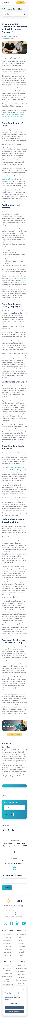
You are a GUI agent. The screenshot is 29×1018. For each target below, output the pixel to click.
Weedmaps (21, 946)
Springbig (21, 943)
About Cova (21, 965)
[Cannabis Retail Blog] (14, 852)
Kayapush (21, 952)
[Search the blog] (24, 14)
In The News (21, 974)
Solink (21, 955)
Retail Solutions (7, 930)
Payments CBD (7, 940)
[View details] (24, 923)
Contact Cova (21, 983)
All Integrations (21, 934)
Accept (14, 1007)
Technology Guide (7, 984)
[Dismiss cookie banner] (23, 989)
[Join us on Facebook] (11, 923)
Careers (21, 977)
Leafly (21, 949)
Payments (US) (8, 946)
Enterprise (8, 955)
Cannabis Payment (7, 976)
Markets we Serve (21, 968)
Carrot (21, 937)
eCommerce (7, 952)
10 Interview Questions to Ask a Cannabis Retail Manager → (14, 862)
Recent (4, 786)
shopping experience (20, 278)
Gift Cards (8, 949)
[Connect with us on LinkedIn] (18, 923)
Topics (4, 795)
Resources (8, 961)
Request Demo (20, 2)
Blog (7, 965)
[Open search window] (14, 2)
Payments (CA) (7, 943)
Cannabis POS (7, 934)
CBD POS (8, 937)
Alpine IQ (21, 940)
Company (21, 961)
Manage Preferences (14, 1011)
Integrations (21, 930)
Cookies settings (14, 1003)
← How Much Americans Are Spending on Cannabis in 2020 (15, 844)
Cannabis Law (8, 973)
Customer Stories (21, 971)
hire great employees (17, 468)
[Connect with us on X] (5, 923)
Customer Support (21, 980)
